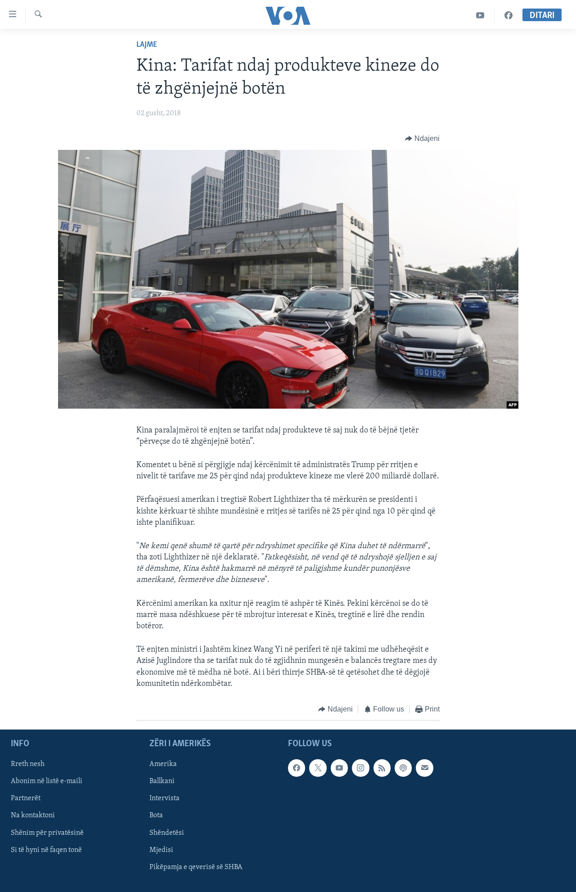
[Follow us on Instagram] (360, 768)
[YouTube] (480, 16)
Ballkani (162, 781)
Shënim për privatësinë (47, 833)
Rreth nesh (28, 764)
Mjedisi (161, 850)
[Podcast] (403, 768)
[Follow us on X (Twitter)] (317, 768)
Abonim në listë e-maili (46, 781)
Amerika (163, 764)
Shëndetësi (166, 833)
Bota (156, 816)
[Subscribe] (424, 768)
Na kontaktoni (33, 816)
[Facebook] (508, 16)
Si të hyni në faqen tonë (46, 850)
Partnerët (25, 798)
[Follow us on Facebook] (296, 768)
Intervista (164, 798)
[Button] (422, 138)
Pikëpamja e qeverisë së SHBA (196, 867)
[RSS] (382, 768)
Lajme (146, 45)
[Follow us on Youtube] (339, 768)
